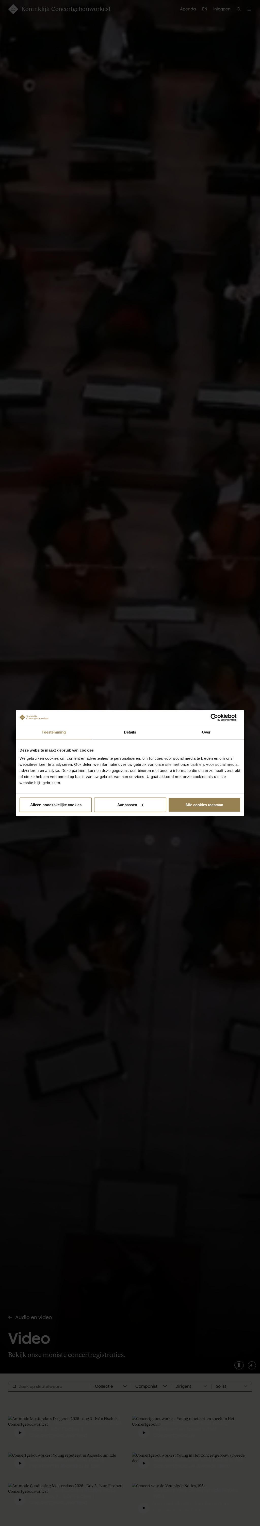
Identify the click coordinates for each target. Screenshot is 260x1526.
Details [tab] (130, 732)
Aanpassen (127, 804)
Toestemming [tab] (54, 732)
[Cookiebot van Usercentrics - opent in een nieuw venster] (218, 717)
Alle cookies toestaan (204, 804)
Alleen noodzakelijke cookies (56, 804)
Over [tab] (206, 732)
